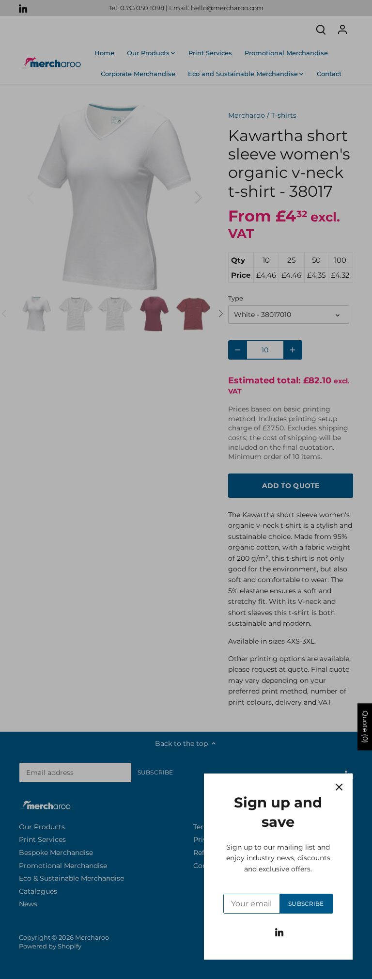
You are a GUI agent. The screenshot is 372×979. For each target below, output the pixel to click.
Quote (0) (365, 727)
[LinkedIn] (279, 932)
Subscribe (306, 903)
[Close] (339, 787)
